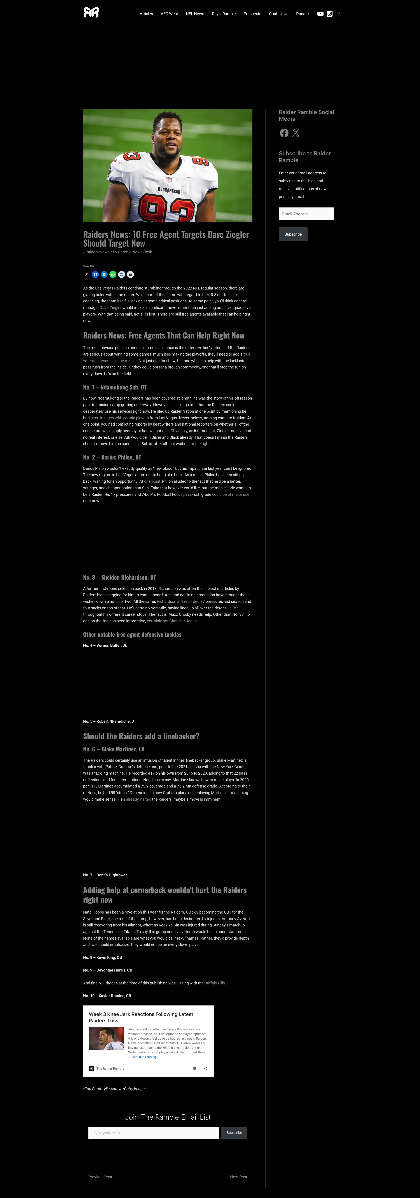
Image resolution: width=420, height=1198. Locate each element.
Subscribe (234, 1133)
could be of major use (230, 494)
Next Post (241, 1177)
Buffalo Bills (215, 983)
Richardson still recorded (178, 601)
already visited (138, 799)
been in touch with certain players (120, 418)
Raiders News (98, 252)
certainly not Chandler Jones (172, 621)
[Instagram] (329, 14)
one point (152, 481)
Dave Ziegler (111, 307)
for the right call (202, 443)
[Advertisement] (210, 60)
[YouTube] (320, 14)
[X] (295, 133)
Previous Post (98, 1177)
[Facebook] (284, 133)
